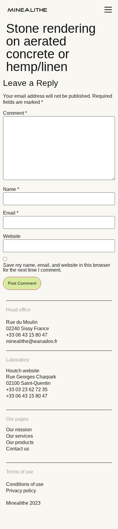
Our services (19, 436)
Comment (15, 113)
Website (12, 236)
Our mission (19, 429)
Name (11, 189)
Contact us (17, 448)
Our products (20, 442)
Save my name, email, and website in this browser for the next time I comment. (56, 268)
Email (10, 213)
